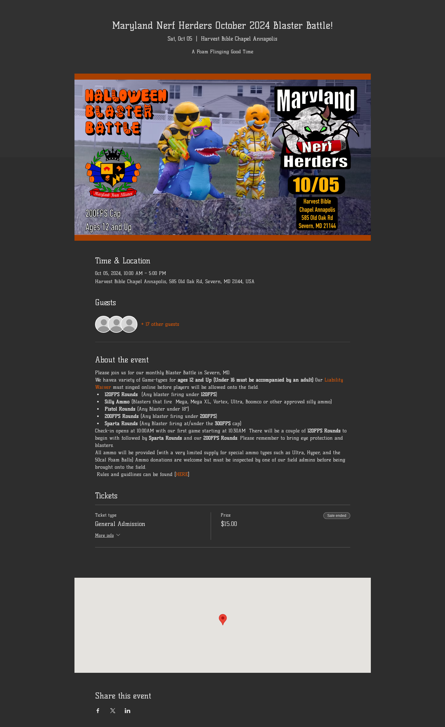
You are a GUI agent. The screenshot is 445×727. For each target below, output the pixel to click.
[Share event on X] (113, 710)
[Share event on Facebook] (98, 710)
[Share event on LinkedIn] (127, 710)
